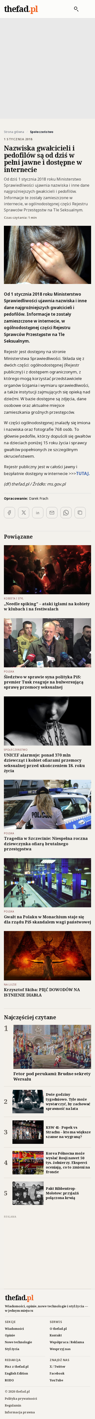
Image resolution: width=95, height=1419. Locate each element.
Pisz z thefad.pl (16, 1367)
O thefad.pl (58, 1329)
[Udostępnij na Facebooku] (9, 512)
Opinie (10, 1335)
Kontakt (56, 1335)
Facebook (57, 1373)
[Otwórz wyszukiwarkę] (74, 9)
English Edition (16, 1373)
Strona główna (14, 132)
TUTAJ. (83, 473)
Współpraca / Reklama (67, 1342)
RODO (9, 1380)
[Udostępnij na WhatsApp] (66, 512)
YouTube (56, 1380)
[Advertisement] (47, 68)
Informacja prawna (20, 1412)
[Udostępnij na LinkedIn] (37, 512)
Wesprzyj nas (60, 1349)
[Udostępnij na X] (23, 512)
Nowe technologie (18, 1342)
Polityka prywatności (21, 1399)
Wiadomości (14, 1329)
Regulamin (13, 1405)
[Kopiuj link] (80, 512)
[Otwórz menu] (86, 9)
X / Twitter (58, 1367)
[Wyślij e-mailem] (51, 512)
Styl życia (12, 1349)
